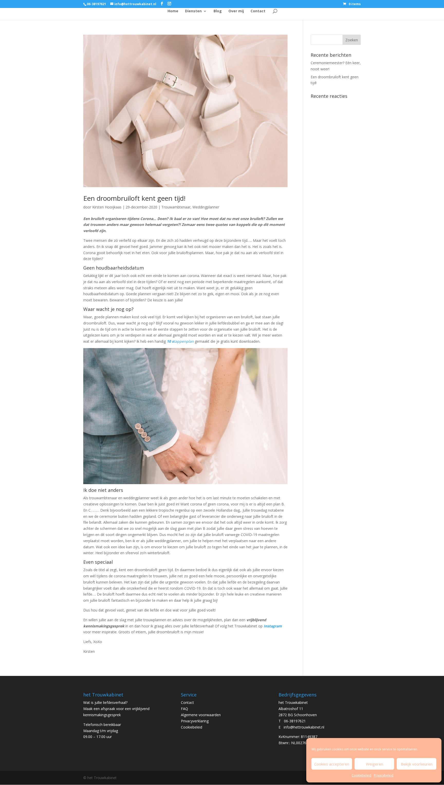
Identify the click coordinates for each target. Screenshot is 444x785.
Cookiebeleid (361, 775)
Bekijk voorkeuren (416, 764)
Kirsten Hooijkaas (107, 207)
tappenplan (181, 341)
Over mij (236, 11)
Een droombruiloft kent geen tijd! (134, 198)
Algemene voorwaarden (201, 714)
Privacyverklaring (195, 721)
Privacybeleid (383, 775)
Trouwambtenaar (175, 207)
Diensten (193, 11)
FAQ (184, 708)
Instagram (273, 626)
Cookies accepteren (331, 764)
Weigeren (374, 764)
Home (173, 11)
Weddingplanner (205, 207)
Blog (218, 11)
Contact (258, 11)
